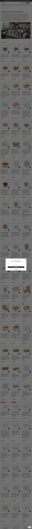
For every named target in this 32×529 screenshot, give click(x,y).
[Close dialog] (25, 259)
